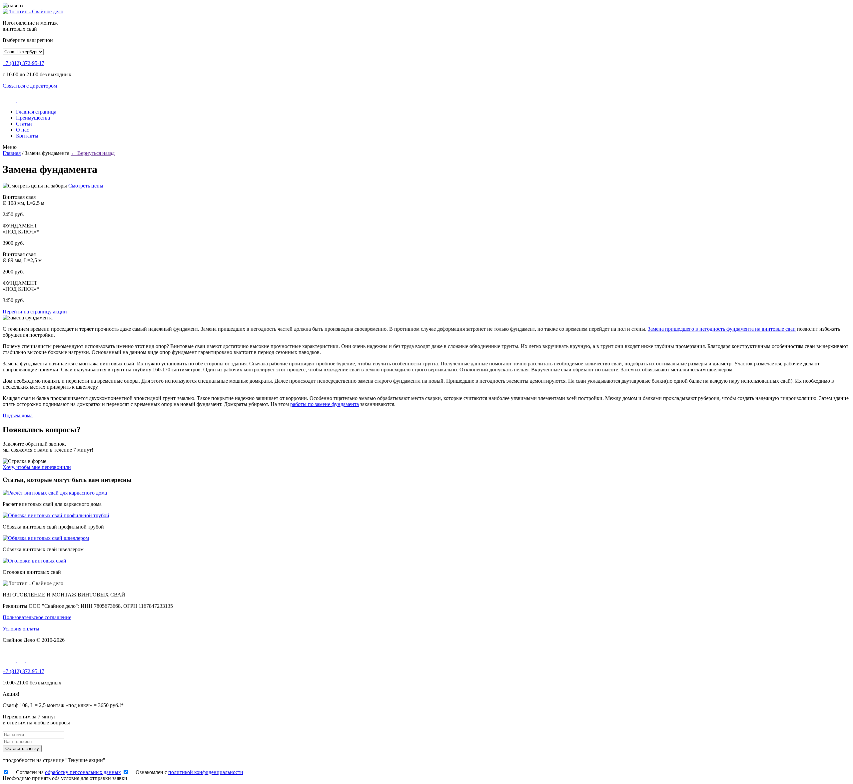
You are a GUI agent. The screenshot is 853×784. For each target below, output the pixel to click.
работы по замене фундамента (324, 404)
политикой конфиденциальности (205, 772)
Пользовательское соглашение (37, 617)
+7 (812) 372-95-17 (23, 63)
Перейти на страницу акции (35, 311)
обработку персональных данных (83, 772)
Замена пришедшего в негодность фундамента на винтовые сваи (722, 329)
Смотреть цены (85, 186)
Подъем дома (18, 415)
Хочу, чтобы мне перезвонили (37, 467)
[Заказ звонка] (10, 100)
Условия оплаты (21, 628)
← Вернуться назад (93, 153)
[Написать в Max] (21, 660)
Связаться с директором (30, 86)
